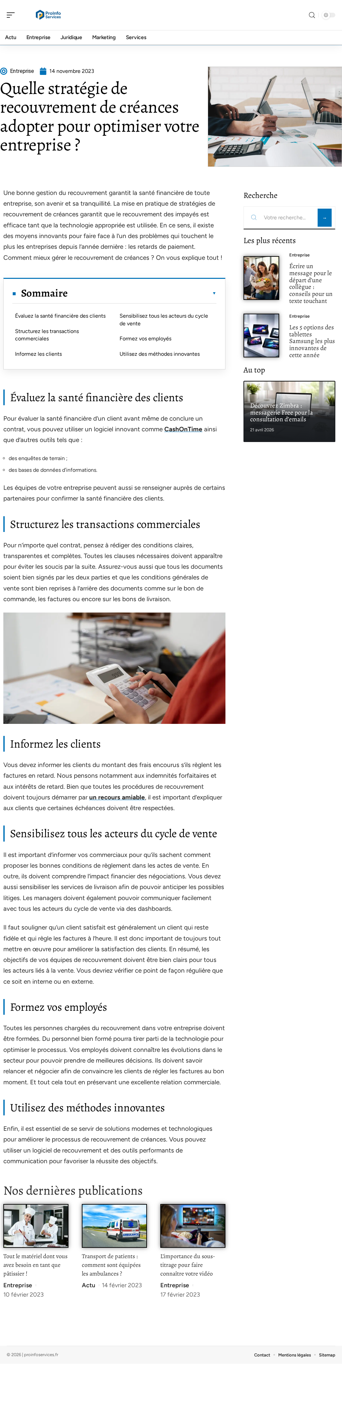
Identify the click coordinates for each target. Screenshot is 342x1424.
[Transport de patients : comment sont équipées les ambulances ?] (114, 1225)
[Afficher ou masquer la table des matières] (142, 293)
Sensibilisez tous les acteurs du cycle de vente (164, 319)
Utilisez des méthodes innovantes (160, 354)
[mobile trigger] (12, 15)
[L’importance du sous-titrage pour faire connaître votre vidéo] (193, 1225)
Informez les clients (38, 354)
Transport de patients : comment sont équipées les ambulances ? (111, 1265)
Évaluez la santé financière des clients (60, 316)
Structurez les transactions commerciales (47, 335)
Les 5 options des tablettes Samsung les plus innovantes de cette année (312, 341)
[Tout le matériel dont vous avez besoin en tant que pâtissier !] (36, 1225)
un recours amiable (117, 797)
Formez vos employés (145, 338)
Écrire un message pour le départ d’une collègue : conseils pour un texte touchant (311, 283)
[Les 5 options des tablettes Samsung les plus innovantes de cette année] (261, 335)
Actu (88, 1285)
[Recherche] (312, 15)
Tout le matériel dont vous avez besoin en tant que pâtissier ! (35, 1265)
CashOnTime (183, 429)
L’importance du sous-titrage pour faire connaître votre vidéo (187, 1265)
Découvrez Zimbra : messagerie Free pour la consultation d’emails (281, 412)
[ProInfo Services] (48, 15)
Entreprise (17, 1285)
